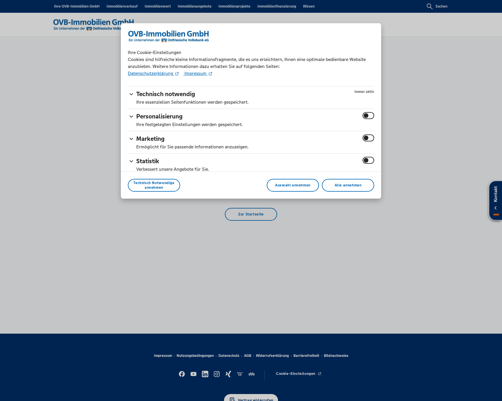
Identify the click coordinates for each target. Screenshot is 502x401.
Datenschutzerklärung (151, 73)
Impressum (195, 73)
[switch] (368, 115)
